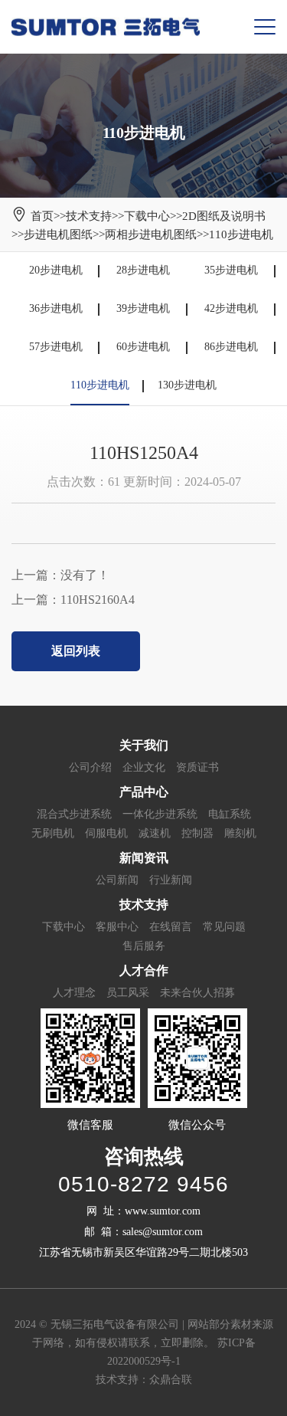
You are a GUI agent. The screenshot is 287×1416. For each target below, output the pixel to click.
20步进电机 (56, 270)
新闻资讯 (143, 857)
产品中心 (143, 791)
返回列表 (75, 650)
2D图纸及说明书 (224, 216)
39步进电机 (143, 308)
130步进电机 (187, 385)
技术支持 (89, 216)
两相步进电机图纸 (151, 234)
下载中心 (147, 216)
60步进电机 (143, 346)
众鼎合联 (170, 1379)
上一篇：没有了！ (60, 575)
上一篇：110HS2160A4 (73, 599)
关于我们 (143, 745)
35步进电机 (231, 270)
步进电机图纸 (58, 234)
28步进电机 (143, 270)
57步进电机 (56, 346)
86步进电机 (231, 346)
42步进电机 (231, 308)
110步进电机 (241, 234)
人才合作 (143, 970)
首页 (42, 216)
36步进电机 (56, 308)
